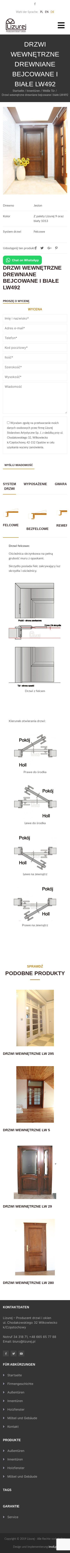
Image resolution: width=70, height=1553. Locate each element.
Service (12, 1517)
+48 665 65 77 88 (43, 1337)
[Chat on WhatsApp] (22, 260)
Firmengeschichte (20, 1384)
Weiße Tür (49, 91)
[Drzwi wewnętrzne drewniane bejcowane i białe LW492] (56, 248)
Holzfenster (15, 1409)
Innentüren (33, 91)
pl (41, 12)
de (52, 12)
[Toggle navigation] (61, 25)
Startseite (18, 91)
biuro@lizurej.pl (24, 1341)
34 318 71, (21, 1337)
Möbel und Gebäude (22, 1418)
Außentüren (15, 1392)
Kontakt (13, 1427)
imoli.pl (53, 1547)
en (47, 12)
